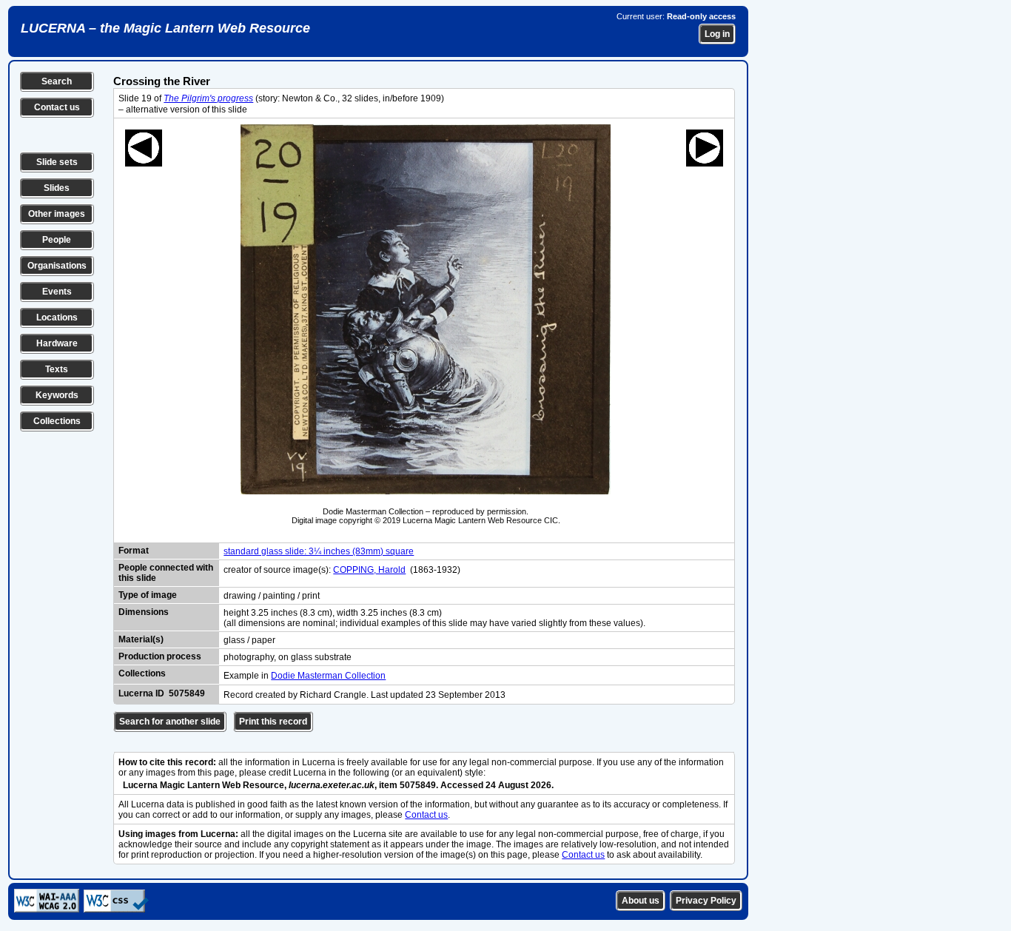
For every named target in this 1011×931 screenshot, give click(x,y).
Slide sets (57, 162)
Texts (56, 369)
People (56, 240)
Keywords (57, 395)
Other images (56, 214)
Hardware (57, 343)
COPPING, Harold (369, 570)
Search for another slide (170, 721)
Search (56, 81)
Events (57, 291)
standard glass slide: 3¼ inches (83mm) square (319, 551)
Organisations (57, 266)
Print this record (273, 721)
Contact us (57, 107)
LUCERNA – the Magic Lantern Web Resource (165, 28)
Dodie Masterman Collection (328, 675)
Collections (57, 421)
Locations (57, 317)
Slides (57, 188)
